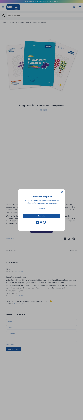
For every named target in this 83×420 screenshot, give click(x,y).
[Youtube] (41, 222)
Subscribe (41, 216)
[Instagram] (44, 222)
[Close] (62, 192)
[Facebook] (37, 222)
